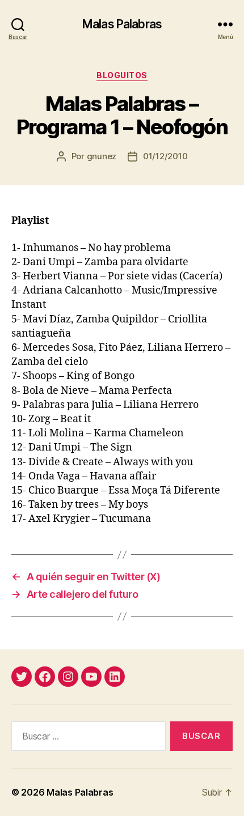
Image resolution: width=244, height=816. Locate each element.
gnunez (101, 156)
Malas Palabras (122, 24)
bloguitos (122, 75)
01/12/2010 (165, 156)
